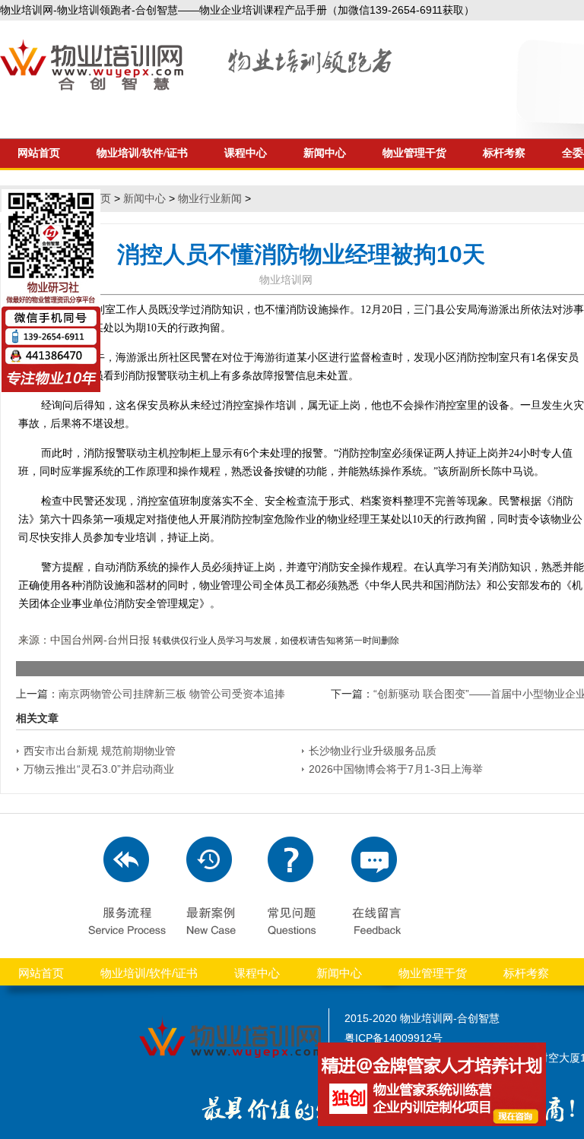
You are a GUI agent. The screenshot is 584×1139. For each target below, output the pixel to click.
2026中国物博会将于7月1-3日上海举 (396, 769)
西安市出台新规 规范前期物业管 (100, 751)
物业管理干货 (414, 153)
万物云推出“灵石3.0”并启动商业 (99, 769)
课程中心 (245, 153)
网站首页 (41, 973)
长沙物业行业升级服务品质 (372, 751)
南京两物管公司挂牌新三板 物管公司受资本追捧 (172, 694)
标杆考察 (504, 153)
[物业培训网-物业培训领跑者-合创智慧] (197, 87)
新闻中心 (324, 153)
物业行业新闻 (210, 198)
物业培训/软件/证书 (142, 153)
